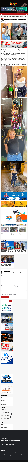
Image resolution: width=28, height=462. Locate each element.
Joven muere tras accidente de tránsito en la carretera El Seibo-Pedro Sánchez (10, 440)
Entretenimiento (3, 412)
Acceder (2, 424)
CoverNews (17, 460)
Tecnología (8, 418)
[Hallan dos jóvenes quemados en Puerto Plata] (5, 229)
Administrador (3, 21)
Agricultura (2, 409)
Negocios (8, 415)
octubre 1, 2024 (7, 21)
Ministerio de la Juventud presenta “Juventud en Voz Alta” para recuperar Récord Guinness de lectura (21, 251)
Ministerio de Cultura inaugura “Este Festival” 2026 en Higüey (8, 444)
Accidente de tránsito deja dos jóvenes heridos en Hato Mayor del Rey (22, 233)
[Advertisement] (7, 368)
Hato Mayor (7, 412)
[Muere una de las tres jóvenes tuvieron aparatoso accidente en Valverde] (14, 229)
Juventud (3, 248)
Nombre (2, 285)
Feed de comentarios (4, 427)
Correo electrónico (16, 286)
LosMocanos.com (3, 404)
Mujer (2, 415)
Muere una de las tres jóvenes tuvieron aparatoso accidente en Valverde (13, 233)
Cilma (5, 409)
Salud (2, 418)
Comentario (3, 275)
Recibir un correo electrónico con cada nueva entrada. (9, 294)
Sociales (5, 418)
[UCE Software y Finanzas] (14, 8)
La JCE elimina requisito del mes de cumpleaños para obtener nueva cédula (6, 265)
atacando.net (3, 400)
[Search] (26, 14)
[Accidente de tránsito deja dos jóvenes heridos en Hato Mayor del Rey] (22, 229)
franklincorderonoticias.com (4, 401)
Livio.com (2, 397)
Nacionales (3, 18)
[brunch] (7, 389)
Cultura (8, 409)
